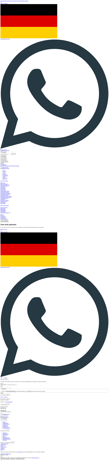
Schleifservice (5, 426)
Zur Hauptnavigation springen (22, 0)
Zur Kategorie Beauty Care (5, 212)
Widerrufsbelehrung (6, 437)
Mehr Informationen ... (36, 457)
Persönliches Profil (7, 165)
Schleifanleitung (6, 433)
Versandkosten (5, 422)
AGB (29, 391)
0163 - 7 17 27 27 (3, 149)
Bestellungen (17, 165)
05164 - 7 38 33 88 (3, 3)
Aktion (2, 383)
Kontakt (4, 421)
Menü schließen (5, 161)
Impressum (5, 436)
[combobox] (5, 154)
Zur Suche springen (13, 0)
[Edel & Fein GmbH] (4, 417)
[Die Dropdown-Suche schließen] (15, 154)
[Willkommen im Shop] (4, 150)
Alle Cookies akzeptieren (20, 458)
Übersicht (2, 165)
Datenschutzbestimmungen (10, 391)
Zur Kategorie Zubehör (4, 205)
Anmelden (2, 163)
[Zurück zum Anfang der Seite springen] (1, 456)
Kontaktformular (9, 401)
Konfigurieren (13, 458)
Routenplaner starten (5, 414)
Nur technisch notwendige (5, 458)
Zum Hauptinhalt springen (5, 0)
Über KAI (4, 432)
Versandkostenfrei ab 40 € (5, 267)
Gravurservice (5, 425)
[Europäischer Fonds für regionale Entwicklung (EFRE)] (5, 453)
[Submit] (1, 386)
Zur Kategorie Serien (4, 180)
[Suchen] (12, 154)
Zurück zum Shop (3, 229)
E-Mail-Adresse (3, 384)
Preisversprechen (6, 427)
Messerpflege (5, 434)
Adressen (13, 165)
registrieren (4, 164)
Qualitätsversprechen (6, 428)
